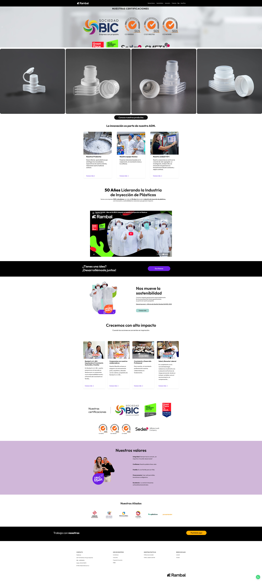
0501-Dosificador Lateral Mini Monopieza (32, 81)
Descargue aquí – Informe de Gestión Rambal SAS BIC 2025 (154, 304)
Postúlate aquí (196, 533)
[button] (2, 27)
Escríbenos (159, 268)
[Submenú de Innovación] (170, 3)
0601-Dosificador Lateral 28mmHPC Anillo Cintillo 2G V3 (229, 81)
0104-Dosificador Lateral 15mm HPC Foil (163, 81)
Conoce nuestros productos (131, 117)
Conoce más (90, 176)
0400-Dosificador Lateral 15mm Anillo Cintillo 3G (98, 81)
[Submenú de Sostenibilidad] (163, 3)
